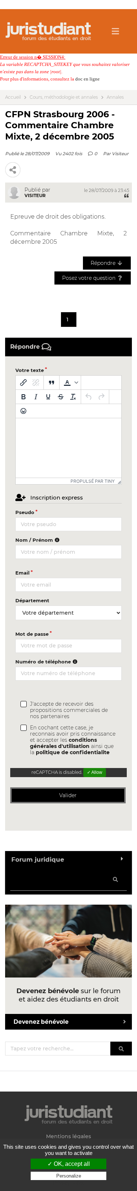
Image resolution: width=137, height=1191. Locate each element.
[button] (70, 382)
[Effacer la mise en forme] (73, 397)
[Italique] (36, 397)
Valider (68, 795)
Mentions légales (68, 1136)
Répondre (104, 263)
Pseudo (24, 512)
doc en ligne (87, 79)
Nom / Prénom (34, 540)
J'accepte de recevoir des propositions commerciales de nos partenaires (69, 710)
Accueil (13, 97)
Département (32, 600)
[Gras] (23, 397)
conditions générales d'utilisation (63, 743)
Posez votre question (89, 278)
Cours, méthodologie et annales (64, 97)
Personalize (68, 1176)
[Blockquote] (51, 382)
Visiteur (120, 153)
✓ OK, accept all (68, 1164)
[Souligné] (48, 397)
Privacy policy (68, 1183)
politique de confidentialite (73, 752)
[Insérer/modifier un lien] (23, 382)
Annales (115, 97)
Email (22, 573)
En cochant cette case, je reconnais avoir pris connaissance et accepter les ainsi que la (72, 740)
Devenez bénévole (41, 1021)
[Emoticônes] (23, 411)
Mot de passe (32, 634)
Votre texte (29, 370)
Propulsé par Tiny (93, 481)
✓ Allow (94, 772)
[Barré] (60, 397)
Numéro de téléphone (43, 662)
